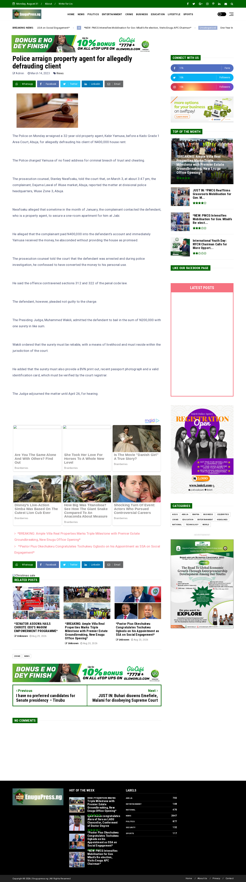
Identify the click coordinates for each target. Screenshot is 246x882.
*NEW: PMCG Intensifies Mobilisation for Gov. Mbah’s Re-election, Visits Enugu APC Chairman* (96, 27)
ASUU (175, 514)
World (206, 524)
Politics (130, 821)
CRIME (129, 14)
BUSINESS (142, 14)
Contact (230, 878)
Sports (130, 833)
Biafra (195, 514)
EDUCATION (158, 14)
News (60, 73)
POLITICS (93, 14)
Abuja (185, 514)
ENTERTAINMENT (112, 14)
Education (187, 519)
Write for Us (65, 3)
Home (189, 878)
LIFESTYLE (174, 14)
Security (130, 827)
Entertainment (205, 519)
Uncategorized (166, 27)
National (177, 524)
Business (208, 514)
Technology (192, 524)
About (48, 3)
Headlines (222, 519)
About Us (202, 878)
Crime (17, 656)
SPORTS (188, 14)
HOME (71, 14)
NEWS (81, 14)
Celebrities (223, 514)
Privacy (216, 878)
